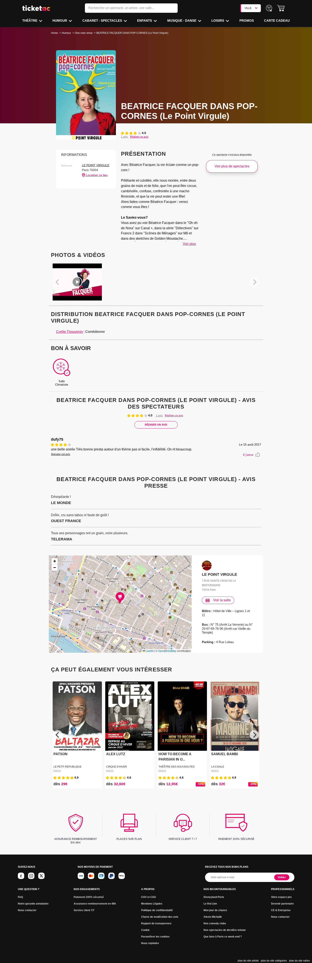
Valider (282, 877)
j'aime (248, 454)
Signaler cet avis (60, 454)
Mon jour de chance (215, 910)
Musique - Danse (182, 20)
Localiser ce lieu (96, 175)
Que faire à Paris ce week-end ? (223, 936)
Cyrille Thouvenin (69, 331)
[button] (281, 8)
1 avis (124, 136)
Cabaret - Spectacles (102, 20)
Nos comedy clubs (215, 923)
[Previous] (57, 734)
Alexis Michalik (213, 916)
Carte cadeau (277, 20)
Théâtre (30, 20)
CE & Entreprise (281, 910)
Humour (60, 20)
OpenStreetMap (167, 650)
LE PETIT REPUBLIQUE (67, 766)
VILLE (248, 8)
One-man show (84, 32)
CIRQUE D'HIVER (116, 766)
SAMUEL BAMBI (224, 754)
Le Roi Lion (210, 903)
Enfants (145, 20)
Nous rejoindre (150, 943)
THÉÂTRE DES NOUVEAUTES (177, 766)
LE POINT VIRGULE (95, 165)
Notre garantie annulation (33, 903)
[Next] (254, 734)
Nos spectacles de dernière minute (225, 930)
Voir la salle (222, 600)
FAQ (20, 897)
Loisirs (218, 20)
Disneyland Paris (214, 897)
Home (54, 32)
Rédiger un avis (139, 136)
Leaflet (149, 650)
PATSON (60, 754)
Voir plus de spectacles (232, 166)
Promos (246, 20)
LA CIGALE (217, 766)
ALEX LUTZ (115, 754)
